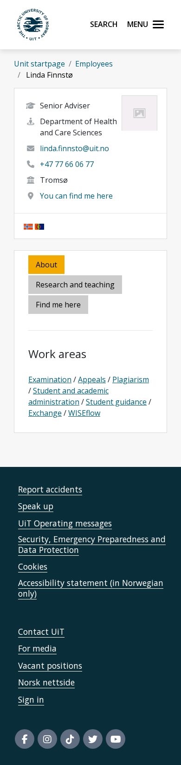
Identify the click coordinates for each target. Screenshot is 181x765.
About (46, 264)
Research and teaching (75, 284)
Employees (94, 64)
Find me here (58, 304)
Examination (49, 379)
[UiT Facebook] (24, 739)
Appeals (92, 379)
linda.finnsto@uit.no (74, 148)
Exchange (45, 413)
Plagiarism (130, 379)
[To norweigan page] (28, 226)
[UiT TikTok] (70, 739)
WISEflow (84, 413)
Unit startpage (39, 64)
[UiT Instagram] (47, 739)
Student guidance (116, 402)
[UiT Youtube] (115, 739)
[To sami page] (39, 226)
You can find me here (76, 196)
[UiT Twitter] (93, 739)
